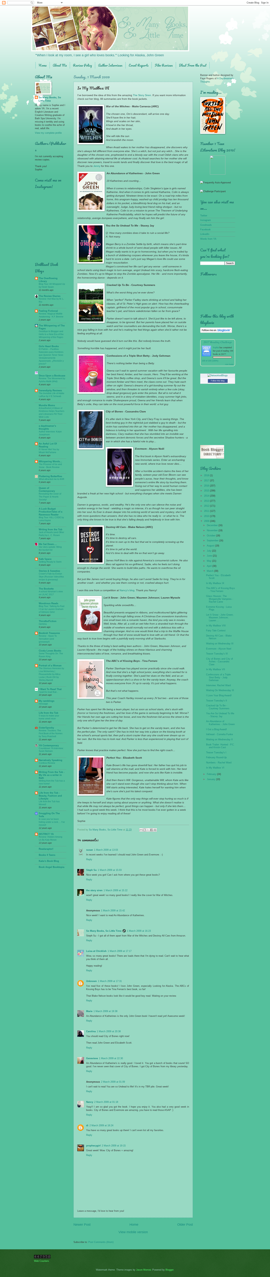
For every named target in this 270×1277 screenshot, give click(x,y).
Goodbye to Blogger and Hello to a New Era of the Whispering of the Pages (51, 334)
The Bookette (46, 588)
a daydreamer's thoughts (47, 427)
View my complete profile (48, 132)
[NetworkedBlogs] (218, 375)
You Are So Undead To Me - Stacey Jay (220, 715)
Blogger (169, 1269)
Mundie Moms (47, 405)
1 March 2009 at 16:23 (139, 931)
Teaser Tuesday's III (217, 653)
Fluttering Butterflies (50, 476)
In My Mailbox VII (215, 669)
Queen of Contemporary (47, 489)
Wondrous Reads (48, 603)
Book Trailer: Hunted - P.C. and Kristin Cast (220, 746)
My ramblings (46, 701)
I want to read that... (48, 692)
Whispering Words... (50, 461)
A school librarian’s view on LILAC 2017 (51, 593)
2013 (207, 501)
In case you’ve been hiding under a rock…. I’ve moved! (52, 822)
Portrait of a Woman (50, 665)
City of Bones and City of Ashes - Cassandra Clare (219, 661)
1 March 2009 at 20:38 (109, 1031)
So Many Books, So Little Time (103, 931)
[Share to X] (148, 830)
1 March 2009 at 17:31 (110, 981)
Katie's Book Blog (49, 861)
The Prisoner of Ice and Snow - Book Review (50, 466)
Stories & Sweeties (49, 571)
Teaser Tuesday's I (216, 752)
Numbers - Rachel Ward (218, 762)
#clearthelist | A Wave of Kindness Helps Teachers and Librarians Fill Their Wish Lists (51, 412)
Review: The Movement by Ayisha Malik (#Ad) (52, 380)
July (209, 550)
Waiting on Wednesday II (219, 739)
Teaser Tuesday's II (216, 700)
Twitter (203, 215)
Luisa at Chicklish (96, 951)
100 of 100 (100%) (210, 361)
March (210, 571)
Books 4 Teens (47, 855)
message (43, 703)
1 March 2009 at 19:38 (105, 1011)
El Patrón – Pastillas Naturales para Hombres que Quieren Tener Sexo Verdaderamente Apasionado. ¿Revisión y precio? (51, 356)
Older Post (185, 1224)
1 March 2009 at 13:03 (106, 849)
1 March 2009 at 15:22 (115, 890)
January (211, 779)
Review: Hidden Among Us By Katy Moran (50, 838)
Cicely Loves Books (50, 650)
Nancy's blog (127, 590)
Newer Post (82, 1224)
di (87, 1125)
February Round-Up (216, 757)
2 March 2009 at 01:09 (113, 1081)
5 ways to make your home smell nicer (49, 717)
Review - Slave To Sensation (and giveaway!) (48, 639)
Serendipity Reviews (50, 390)
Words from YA (208, 238)
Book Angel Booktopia (51, 867)
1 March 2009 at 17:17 (120, 951)
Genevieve (92, 1058)
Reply (89, 859)
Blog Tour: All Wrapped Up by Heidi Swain (52, 285)
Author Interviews (110, 65)
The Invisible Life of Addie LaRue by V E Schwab (51, 395)
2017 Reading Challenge (218, 342)
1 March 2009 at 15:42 (113, 910)
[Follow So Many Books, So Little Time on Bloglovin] (216, 332)
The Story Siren (142, 95)
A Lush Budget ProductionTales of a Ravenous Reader (50, 511)
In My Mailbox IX (215, 583)
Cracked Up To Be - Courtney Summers (217, 707)
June (210, 555)
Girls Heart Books (49, 346)
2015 (207, 490)
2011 (207, 511)
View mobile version (133, 1232)
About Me (60, 65)
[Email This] (141, 830)
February (212, 774)
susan (89, 849)
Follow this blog (217, 381)
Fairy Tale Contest (216, 630)
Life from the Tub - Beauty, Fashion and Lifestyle (50, 795)
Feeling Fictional (48, 311)
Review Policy (82, 65)
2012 (207, 505)
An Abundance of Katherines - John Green (220, 722)
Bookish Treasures (49, 633)
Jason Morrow (143, 1269)
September (213, 540)
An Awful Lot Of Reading (48, 445)
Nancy (89, 1102)
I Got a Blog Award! (216, 729)
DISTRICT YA (46, 834)
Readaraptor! (46, 849)
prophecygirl (93, 1145)
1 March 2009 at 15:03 (110, 870)
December (212, 525)
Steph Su (91, 870)
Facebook (205, 229)
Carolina (91, 1031)
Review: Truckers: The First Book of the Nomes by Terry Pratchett (50, 733)
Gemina (43, 624)
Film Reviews (164, 65)
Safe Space (45, 559)
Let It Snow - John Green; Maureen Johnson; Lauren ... (219, 617)
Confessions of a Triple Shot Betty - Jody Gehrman (218, 677)
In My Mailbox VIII (216, 625)
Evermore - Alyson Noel (218, 648)
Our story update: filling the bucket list (50, 548)
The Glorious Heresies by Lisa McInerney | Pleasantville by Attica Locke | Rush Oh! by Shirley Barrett (51, 674)
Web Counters (41, 1261)
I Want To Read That (50, 689)
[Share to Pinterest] (155, 830)
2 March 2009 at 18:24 (101, 1125)
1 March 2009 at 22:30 (111, 1058)
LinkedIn (204, 234)
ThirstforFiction (47, 621)
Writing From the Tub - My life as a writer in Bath (51, 775)
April (209, 566)
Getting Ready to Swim (50, 562)
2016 (207, 485)
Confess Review (47, 763)
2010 (207, 516)
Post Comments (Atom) (101, 1242)
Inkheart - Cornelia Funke (219, 734)
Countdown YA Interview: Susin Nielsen (51, 750)
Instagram (205, 220)
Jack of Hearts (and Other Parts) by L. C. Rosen (51, 534)
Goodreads (206, 225)
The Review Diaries (49, 296)
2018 (207, 475)
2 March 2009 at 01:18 (106, 1102)
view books (229, 364)
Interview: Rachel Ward (218, 685)
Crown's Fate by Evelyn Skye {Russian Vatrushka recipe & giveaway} (51, 576)
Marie (89, 1011)
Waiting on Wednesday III (219, 643)
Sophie (216, 347)
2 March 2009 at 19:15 (114, 1145)
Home (43, 65)
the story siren (94, 890)
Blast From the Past (192, 65)
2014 (207, 495)
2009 (207, 521)
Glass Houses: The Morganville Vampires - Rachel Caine (219, 599)
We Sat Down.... (48, 544)
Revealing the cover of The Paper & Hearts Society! (50, 497)
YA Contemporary (49, 745)
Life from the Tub (48, 712)
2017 (207, 480)
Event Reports (139, 65)
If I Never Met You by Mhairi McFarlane (49, 451)
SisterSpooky (46, 727)
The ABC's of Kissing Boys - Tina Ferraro (220, 589)
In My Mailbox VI (215, 767)
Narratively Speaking (50, 760)
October (211, 535)
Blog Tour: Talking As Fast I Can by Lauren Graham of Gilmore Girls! (51, 609)
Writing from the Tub (50, 529)
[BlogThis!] (144, 830)
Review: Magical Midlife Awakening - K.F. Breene (51, 315)
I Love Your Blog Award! (219, 695)
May (209, 560)
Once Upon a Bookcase (52, 375)
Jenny (96, 166)
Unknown (91, 981)
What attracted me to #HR (51, 479)
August (211, 545)
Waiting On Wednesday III (220, 690)
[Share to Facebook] (151, 830)
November (212, 530)
